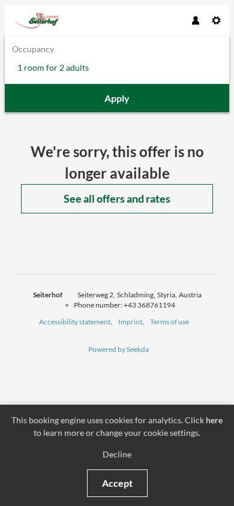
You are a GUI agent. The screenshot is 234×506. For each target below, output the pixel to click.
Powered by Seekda (118, 349)
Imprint (130, 321)
